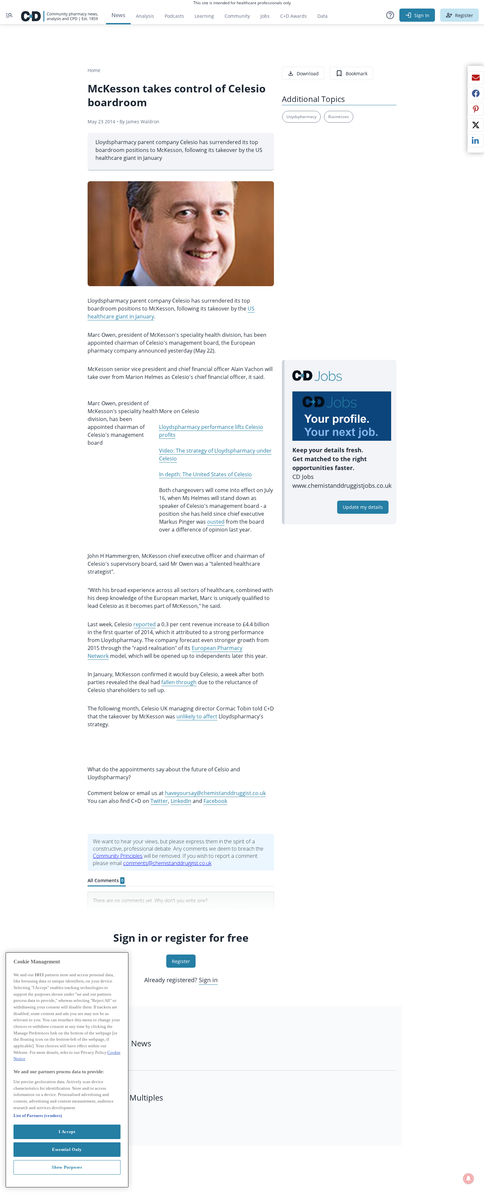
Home (94, 70)
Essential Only (67, 1149)
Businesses (338, 116)
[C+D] (59, 15)
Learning (204, 16)
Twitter (159, 801)
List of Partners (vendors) (37, 1115)
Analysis (145, 16)
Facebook (215, 801)
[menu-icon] (9, 15)
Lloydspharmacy (301, 116)
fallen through (179, 682)
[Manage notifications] (468, 1178)
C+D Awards (296, 17)
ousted (216, 521)
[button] (390, 15)
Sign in (208, 980)
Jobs (267, 17)
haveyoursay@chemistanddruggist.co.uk (215, 793)
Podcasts (174, 16)
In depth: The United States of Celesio (205, 474)
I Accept (67, 1131)
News (118, 15)
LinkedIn (181, 801)
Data (325, 17)
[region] (67, 1070)
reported (144, 624)
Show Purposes (67, 1167)
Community (240, 17)
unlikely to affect (196, 716)
